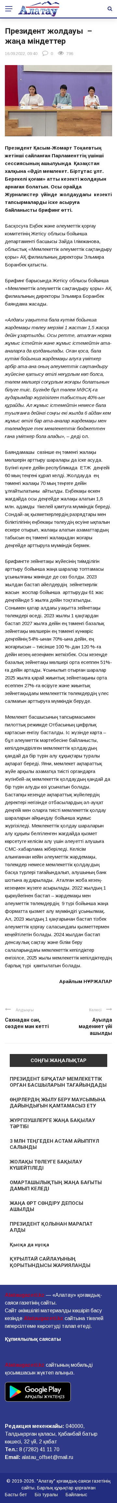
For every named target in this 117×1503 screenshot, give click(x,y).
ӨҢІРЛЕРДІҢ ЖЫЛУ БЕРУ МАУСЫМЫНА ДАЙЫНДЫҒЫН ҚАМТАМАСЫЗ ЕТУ (58, 1103)
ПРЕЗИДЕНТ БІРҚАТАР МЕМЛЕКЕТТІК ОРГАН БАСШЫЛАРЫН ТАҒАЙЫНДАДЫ (58, 1082)
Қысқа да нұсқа (29, 1245)
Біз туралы (46, 1494)
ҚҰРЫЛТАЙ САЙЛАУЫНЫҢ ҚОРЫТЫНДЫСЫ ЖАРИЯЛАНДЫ (50, 1262)
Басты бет (16, 1494)
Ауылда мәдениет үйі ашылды (95, 1027)
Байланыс (76, 1494)
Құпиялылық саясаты (33, 1339)
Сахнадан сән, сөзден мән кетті (27, 1023)
